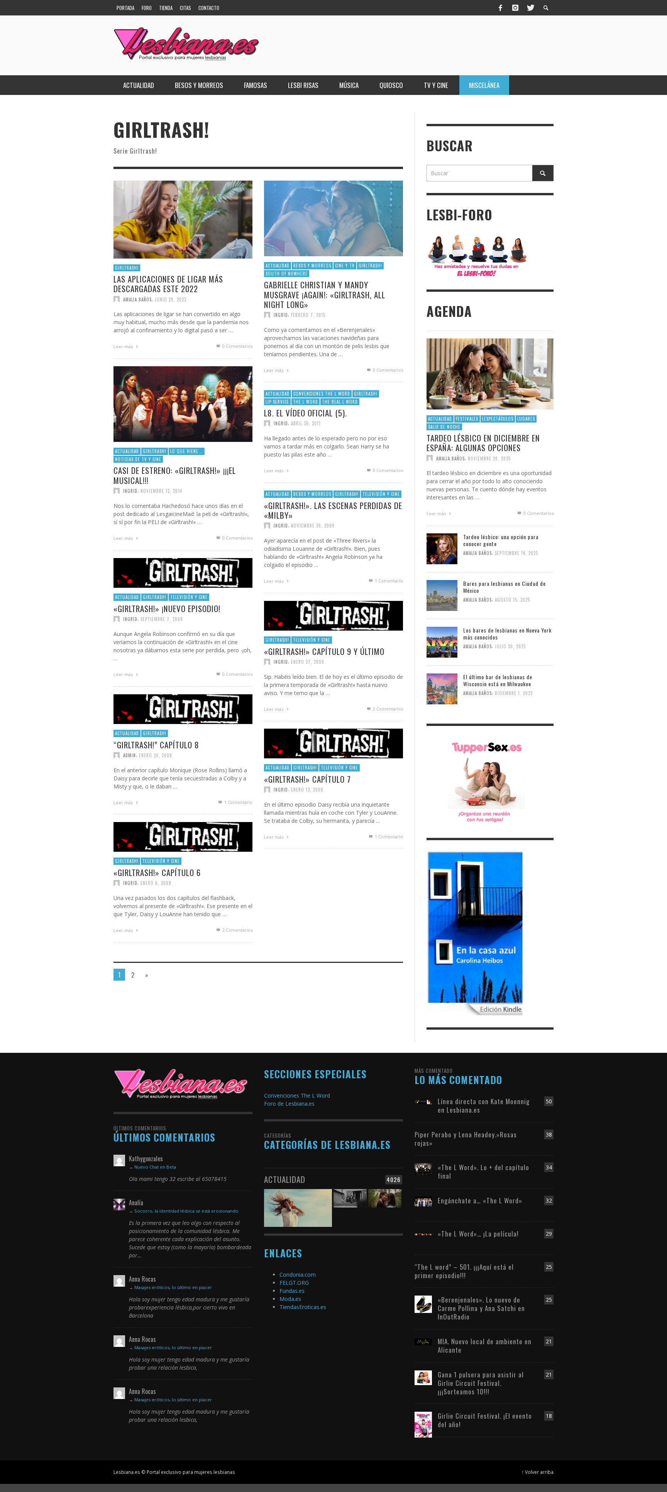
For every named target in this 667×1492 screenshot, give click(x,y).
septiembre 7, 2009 (162, 619)
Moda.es (290, 1299)
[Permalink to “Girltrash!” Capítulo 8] (182, 708)
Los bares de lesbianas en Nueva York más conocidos (507, 633)
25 (549, 1266)
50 (549, 1101)
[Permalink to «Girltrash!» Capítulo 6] (182, 836)
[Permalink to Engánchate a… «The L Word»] (423, 1200)
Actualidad (277, 266)
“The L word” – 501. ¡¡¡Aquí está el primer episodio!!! (464, 1271)
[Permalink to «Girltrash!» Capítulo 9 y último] (333, 615)
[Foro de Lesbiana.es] (477, 255)
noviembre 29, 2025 (489, 458)
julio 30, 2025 (510, 647)
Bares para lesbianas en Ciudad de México (504, 586)
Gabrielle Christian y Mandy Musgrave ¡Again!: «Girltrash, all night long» (324, 294)
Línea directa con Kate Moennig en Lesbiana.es (484, 1105)
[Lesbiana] (181, 1083)
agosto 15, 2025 (512, 600)
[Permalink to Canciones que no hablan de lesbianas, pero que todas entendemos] (298, 1203)
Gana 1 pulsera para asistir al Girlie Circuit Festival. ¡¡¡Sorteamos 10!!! (481, 1383)
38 (549, 1134)
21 (549, 1341)
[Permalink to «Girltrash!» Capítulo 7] (333, 743)
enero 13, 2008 (307, 790)
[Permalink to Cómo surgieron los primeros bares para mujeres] (350, 1203)
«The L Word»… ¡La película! (478, 1233)
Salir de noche (444, 427)
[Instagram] (515, 7)
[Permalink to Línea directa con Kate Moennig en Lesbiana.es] (423, 1101)
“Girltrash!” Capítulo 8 (156, 745)
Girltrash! (127, 268)
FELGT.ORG (294, 1282)
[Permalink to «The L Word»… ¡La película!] (423, 1233)
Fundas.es (292, 1290)
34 (549, 1167)
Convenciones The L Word (321, 394)
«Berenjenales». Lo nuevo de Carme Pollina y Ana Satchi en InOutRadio (481, 1308)
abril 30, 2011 (306, 423)
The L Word (305, 402)
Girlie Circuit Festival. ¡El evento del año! (485, 1420)
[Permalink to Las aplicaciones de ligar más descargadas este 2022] (182, 219)
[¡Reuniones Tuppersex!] (486, 781)
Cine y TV (345, 266)
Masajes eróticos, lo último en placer (173, 1287)
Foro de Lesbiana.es (289, 1103)
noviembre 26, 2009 (313, 526)
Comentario (389, 581)
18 (549, 1415)
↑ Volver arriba (537, 1472)
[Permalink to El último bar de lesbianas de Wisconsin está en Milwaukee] (442, 688)
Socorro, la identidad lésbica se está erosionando (186, 1211)
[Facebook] (500, 7)
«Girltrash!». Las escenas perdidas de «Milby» (333, 510)
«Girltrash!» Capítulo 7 (307, 779)
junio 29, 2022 (170, 299)
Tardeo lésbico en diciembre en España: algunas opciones (483, 442)
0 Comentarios (236, 346)
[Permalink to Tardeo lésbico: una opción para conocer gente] (442, 548)
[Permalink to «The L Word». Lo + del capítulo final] (423, 1168)
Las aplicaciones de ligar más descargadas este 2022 (168, 283)
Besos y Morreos (312, 266)
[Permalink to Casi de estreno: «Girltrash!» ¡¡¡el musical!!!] (182, 403)
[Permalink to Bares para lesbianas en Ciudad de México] (442, 595)
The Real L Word (340, 402)
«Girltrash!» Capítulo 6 (157, 872)
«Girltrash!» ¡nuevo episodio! (166, 608)
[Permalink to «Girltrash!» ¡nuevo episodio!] (182, 572)
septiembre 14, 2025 (516, 553)
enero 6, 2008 (156, 883)
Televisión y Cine (381, 494)
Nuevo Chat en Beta (155, 1167)
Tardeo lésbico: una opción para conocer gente (500, 540)
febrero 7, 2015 (308, 315)
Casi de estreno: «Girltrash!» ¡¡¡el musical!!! (174, 475)
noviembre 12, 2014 (161, 491)
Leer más (123, 347)
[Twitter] (530, 7)
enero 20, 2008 (155, 755)
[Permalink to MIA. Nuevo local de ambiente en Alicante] (423, 1341)
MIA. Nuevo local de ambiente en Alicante (485, 1345)
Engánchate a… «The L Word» (480, 1200)
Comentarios (388, 709)
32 (549, 1200)
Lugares (526, 419)
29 (549, 1233)
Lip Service (277, 402)
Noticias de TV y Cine (138, 459)
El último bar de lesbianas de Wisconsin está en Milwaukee (497, 680)
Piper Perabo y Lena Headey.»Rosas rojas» (466, 1139)
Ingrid (281, 315)
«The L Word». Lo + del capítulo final (483, 1171)
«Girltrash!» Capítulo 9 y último (324, 651)
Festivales (467, 419)
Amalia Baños (137, 299)
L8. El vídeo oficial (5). (305, 413)
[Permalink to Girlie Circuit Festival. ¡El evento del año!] (423, 1424)
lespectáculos (497, 419)
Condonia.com (297, 1274)
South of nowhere (287, 274)
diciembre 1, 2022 (514, 693)
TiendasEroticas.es (302, 1307)
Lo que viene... (186, 451)
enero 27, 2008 (307, 662)
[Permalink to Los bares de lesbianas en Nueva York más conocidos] (442, 641)
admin (129, 755)
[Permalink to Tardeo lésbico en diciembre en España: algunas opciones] (490, 373)
